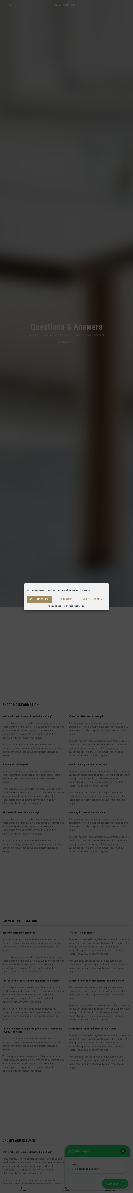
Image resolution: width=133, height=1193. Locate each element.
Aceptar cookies (39, 599)
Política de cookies (56, 606)
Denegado (66, 599)
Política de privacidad (75, 606)
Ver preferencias (93, 599)
